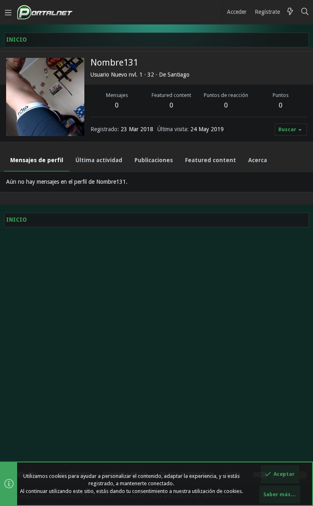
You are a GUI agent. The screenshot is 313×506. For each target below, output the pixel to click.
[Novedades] (290, 12)
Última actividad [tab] (98, 160)
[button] (8, 12)
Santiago (179, 74)
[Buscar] (305, 12)
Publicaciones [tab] (153, 160)
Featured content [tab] (210, 160)
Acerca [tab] (257, 160)
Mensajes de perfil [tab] (36, 160)
